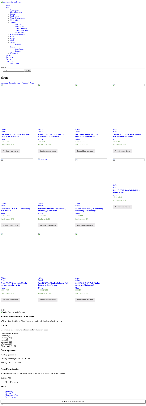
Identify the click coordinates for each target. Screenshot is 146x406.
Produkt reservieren (10, 151)
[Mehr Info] (4, 67)
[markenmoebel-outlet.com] (11, 2)
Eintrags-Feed (10, 393)
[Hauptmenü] (5, 67)
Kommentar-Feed (11, 395)
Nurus (3, 139)
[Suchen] (2, 67)
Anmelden (9, 391)
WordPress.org (10, 397)
